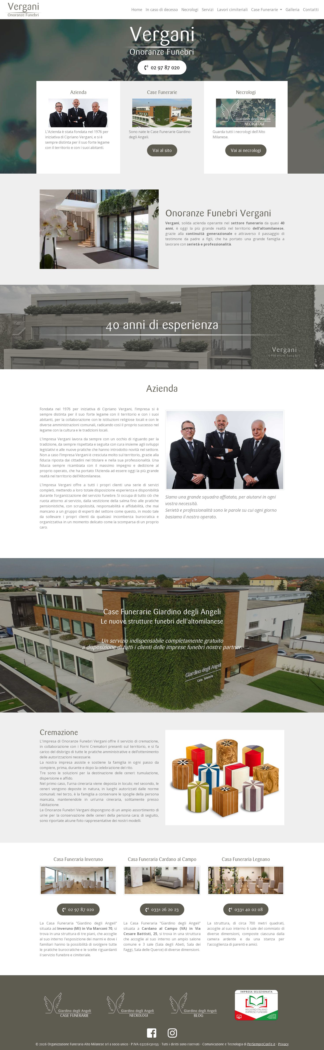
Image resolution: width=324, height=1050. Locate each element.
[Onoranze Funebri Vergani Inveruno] (162, 40)
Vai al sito (162, 150)
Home (136, 9)
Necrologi (189, 9)
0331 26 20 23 (164, 909)
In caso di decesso (162, 9)
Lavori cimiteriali (232, 9)
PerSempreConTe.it (261, 1044)
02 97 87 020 (164, 67)
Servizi (208, 9)
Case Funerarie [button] (265, 9)
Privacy (283, 1044)
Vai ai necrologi (246, 150)
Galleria (293, 9)
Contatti (311, 9)
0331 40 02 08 (247, 909)
